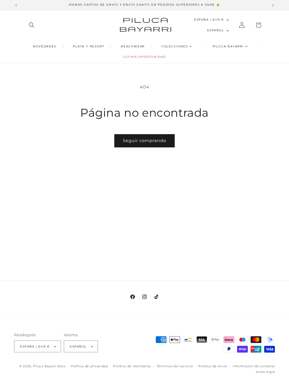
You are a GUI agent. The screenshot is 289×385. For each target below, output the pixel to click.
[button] (31, 25)
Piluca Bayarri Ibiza (49, 366)
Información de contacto (254, 366)
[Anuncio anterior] (16, 5)
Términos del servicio (175, 366)
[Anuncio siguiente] (273, 5)
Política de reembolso (132, 366)
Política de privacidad (89, 366)
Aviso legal (265, 372)
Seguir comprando (144, 140)
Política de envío (212, 366)
